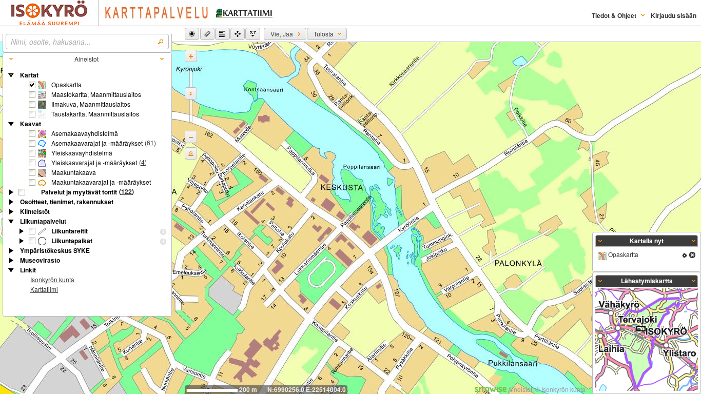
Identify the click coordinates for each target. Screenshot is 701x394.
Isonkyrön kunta (52, 279)
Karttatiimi (44, 289)
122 (126, 191)
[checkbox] (32, 85)
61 (150, 142)
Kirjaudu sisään (673, 15)
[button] (192, 34)
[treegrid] (87, 183)
